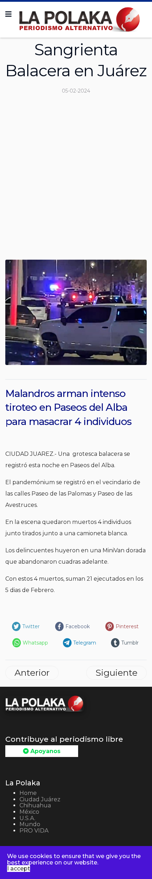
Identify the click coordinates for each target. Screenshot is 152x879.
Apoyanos (44, 751)
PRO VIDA (33, 830)
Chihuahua (35, 805)
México (29, 811)
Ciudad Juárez (39, 799)
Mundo (29, 824)
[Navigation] (8, 14)
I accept (18, 868)
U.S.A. (27, 818)
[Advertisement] (76, 180)
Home (28, 793)
